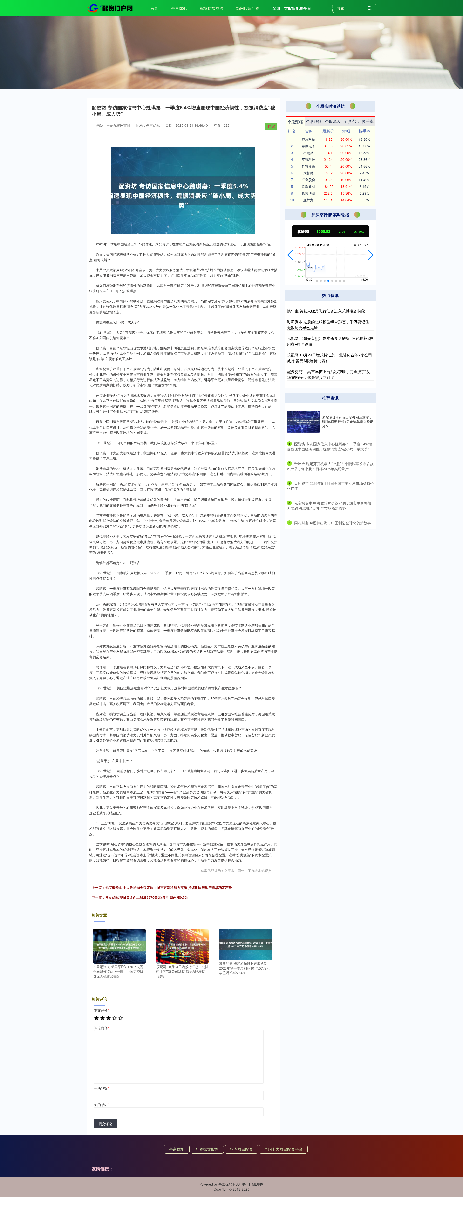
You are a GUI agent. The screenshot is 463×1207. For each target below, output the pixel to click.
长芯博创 (308, 193)
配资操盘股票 (211, 8)
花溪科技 (308, 139)
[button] (290, 255)
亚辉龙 (308, 200)
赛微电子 (308, 146)
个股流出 (351, 121)
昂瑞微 (308, 152)
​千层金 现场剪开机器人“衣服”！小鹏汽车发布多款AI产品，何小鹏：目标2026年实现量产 (330, 466)
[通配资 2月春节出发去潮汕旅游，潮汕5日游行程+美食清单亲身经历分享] (303, 422)
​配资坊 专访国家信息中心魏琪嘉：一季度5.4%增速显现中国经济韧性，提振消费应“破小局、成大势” (329, 446)
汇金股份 (308, 179)
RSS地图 (239, 1184)
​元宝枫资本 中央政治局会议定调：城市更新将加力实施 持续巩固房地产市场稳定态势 (329, 506)
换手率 (368, 121)
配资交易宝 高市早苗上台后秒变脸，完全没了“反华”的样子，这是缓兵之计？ (328, 374)
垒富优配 (179, 8)
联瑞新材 (308, 186)
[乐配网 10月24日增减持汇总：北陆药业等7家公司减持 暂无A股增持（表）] (182, 945)
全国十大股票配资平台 (291, 8)
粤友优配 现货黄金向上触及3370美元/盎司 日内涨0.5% (146, 897)
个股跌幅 (314, 121)
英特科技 (308, 159)
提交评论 (105, 1123)
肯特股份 (308, 166)
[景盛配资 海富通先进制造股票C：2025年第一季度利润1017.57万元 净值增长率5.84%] (245, 944)
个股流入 (332, 121)
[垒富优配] (110, 7)
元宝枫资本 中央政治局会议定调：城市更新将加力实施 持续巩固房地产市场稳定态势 (168, 887)
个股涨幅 (295, 122)
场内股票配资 (247, 8)
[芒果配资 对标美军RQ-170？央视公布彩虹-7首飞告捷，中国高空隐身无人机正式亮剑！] (119, 945)
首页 (154, 8)
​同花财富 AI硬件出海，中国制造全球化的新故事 (332, 522)
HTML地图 (255, 1184)
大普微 (308, 173)
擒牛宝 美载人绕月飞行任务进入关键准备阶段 (326, 311)
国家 (271, 126)
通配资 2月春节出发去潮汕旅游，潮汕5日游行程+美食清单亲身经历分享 (347, 421)
